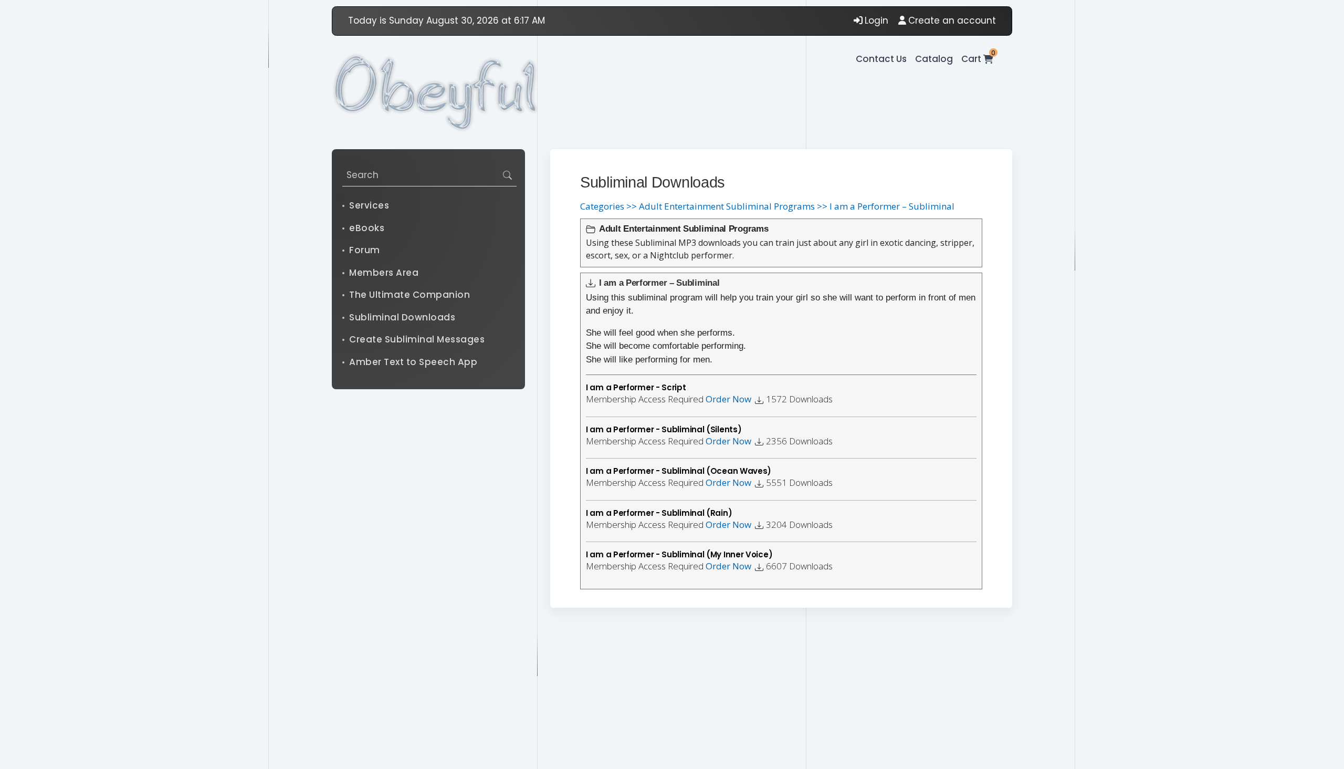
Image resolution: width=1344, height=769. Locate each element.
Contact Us (881, 59)
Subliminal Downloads (402, 317)
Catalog (934, 59)
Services (369, 205)
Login (876, 20)
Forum (364, 250)
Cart (977, 59)
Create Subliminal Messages (417, 339)
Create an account (952, 20)
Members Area (383, 272)
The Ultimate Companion (409, 294)
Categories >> (608, 206)
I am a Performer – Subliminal (892, 206)
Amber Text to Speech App (413, 362)
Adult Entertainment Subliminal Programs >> (733, 206)
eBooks (366, 228)
